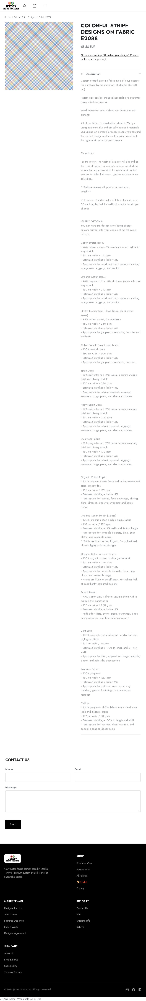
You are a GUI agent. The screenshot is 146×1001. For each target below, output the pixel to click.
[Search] (24, 6)
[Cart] (34, 6)
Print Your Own (84, 863)
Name (9, 769)
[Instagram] (127, 989)
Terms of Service (13, 972)
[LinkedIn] (140, 989)
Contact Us (82, 908)
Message (11, 787)
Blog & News (11, 959)
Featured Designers (14, 920)
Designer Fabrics (13, 908)
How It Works (11, 927)
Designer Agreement (15, 933)
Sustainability (10, 966)
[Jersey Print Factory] (11, 6)
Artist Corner (10, 914)
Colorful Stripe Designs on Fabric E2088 (32, 17)
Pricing (80, 888)
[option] (39, 56)
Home (8, 17)
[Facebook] (133, 989)
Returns (80, 927)
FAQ (79, 914)
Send (13, 824)
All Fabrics (82, 876)
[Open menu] (44, 6)
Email (78, 769)
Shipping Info (83, 920)
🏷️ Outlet (82, 882)
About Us (9, 953)
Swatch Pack (83, 869)
